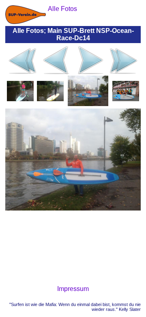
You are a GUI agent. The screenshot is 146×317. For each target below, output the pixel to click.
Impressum (73, 288)
